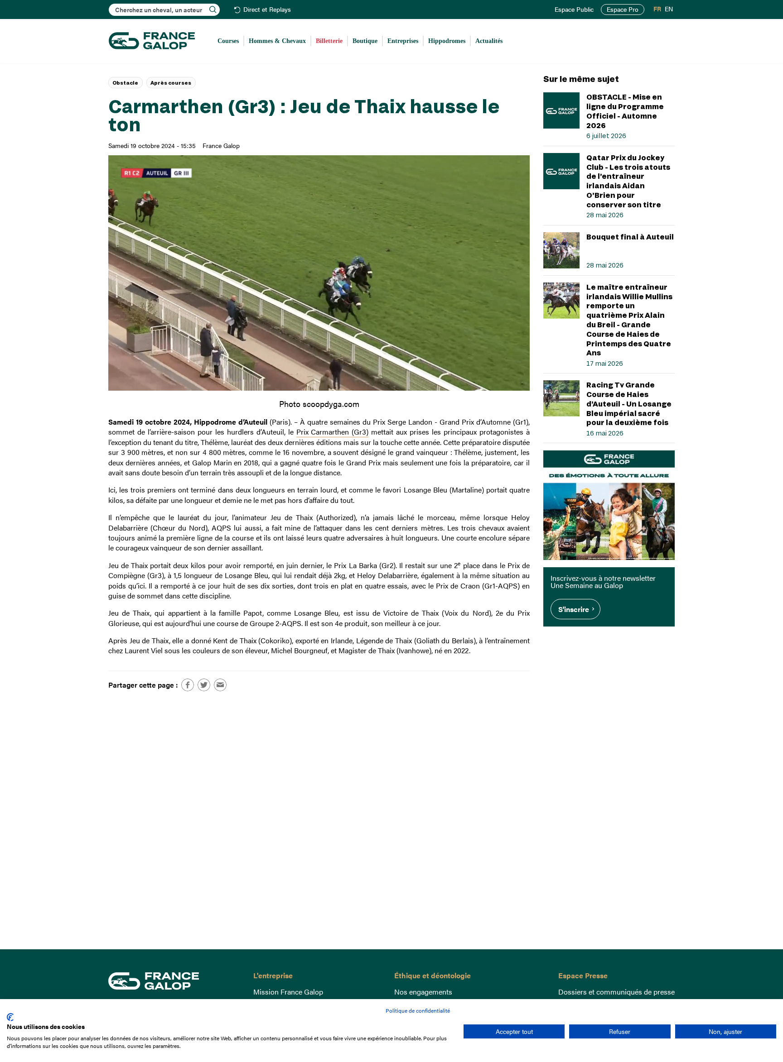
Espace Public (574, 9)
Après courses (170, 83)
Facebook (187, 685)
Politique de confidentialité (418, 1010)
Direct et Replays (267, 9)
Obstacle (125, 83)
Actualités (489, 41)
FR (657, 9)
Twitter (204, 685)
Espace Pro (622, 9)
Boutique (365, 41)
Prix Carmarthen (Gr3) (332, 431)
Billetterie (329, 41)
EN (669, 9)
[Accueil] (152, 41)
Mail (220, 685)
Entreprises (402, 41)
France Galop (174, 981)
